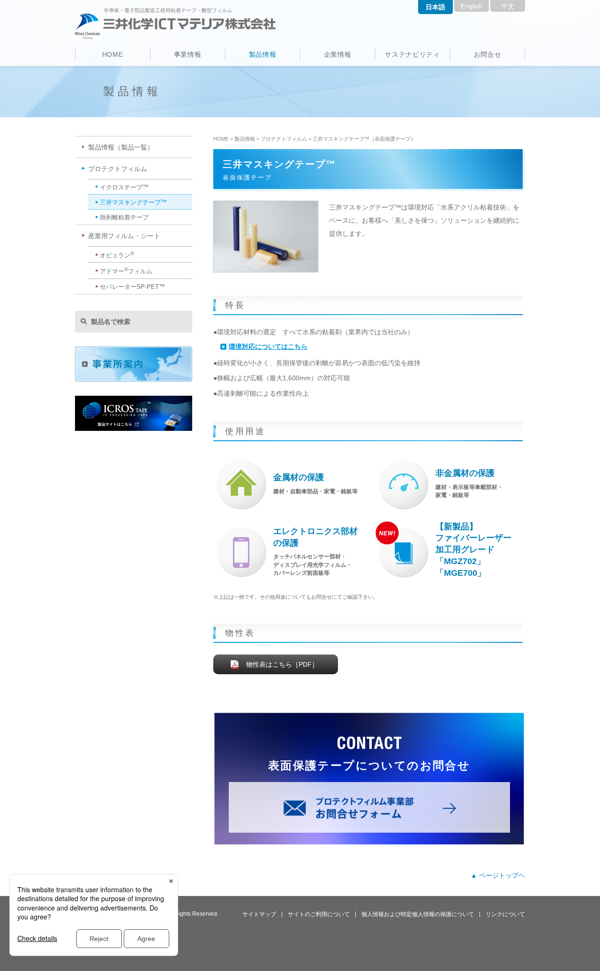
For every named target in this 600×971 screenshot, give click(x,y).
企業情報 (338, 54)
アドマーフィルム (126, 270)
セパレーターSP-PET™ (132, 286)
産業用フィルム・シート (124, 236)
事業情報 (188, 54)
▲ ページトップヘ (498, 875)
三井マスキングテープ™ (133, 202)
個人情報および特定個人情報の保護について (417, 914)
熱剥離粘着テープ (124, 217)
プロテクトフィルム (284, 139)
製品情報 (263, 54)
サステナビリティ (412, 54)
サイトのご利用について (319, 914)
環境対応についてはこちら (268, 346)
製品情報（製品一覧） (121, 147)
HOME (112, 54)
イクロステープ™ (124, 187)
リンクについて (505, 914)
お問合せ (488, 54)
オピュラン (117, 254)
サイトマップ (259, 914)
